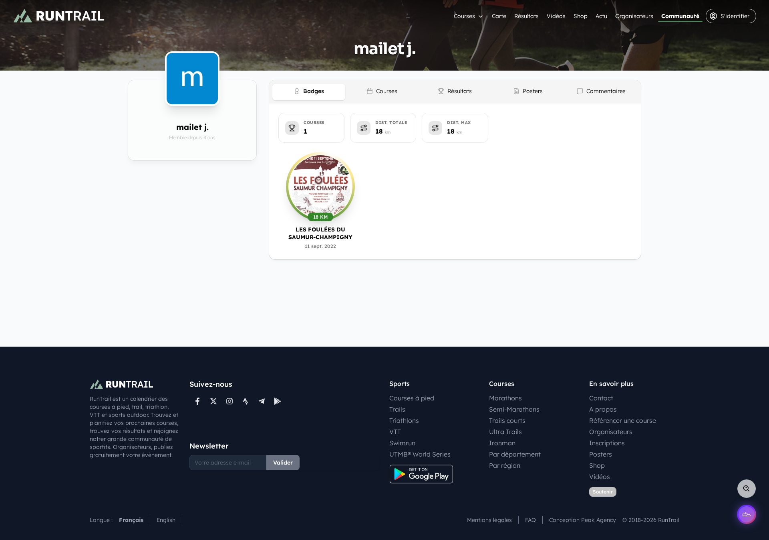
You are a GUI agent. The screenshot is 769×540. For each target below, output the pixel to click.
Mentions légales (489, 520)
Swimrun (402, 443)
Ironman (502, 443)
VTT (395, 432)
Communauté (680, 16)
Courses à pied (411, 398)
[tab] (308, 92)
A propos (603, 409)
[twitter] (213, 401)
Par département (515, 454)
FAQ (530, 520)
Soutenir (603, 492)
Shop (581, 16)
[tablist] (455, 92)
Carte (499, 16)
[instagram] (229, 401)
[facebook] (197, 401)
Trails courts (507, 420)
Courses (464, 16)
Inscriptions (607, 443)
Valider (283, 462)
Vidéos (556, 16)
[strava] (246, 401)
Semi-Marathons (514, 409)
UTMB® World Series (420, 454)
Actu (601, 16)
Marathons (505, 398)
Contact (601, 398)
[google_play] (278, 401)
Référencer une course (622, 420)
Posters (600, 454)
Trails (397, 409)
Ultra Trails (505, 432)
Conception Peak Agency (582, 520)
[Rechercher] (746, 488)
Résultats (526, 16)
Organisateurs (634, 16)
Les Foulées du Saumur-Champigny (320, 233)
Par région (504, 465)
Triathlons (404, 420)
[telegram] (262, 401)
